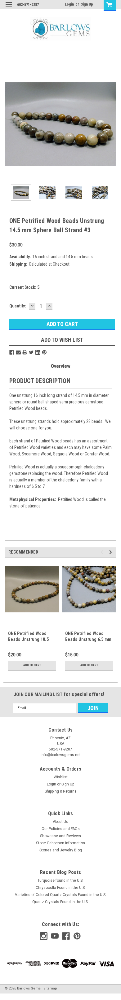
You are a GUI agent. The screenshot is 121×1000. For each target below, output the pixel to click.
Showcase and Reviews (60, 836)
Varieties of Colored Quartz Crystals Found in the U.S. (60, 895)
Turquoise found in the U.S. (60, 880)
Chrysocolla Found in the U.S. (61, 887)
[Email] (18, 352)
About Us (60, 822)
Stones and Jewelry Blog (60, 850)
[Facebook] (11, 352)
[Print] (24, 352)
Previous (9, 124)
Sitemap (50, 988)
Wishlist (61, 777)
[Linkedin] (37, 352)
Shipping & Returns (61, 791)
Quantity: (17, 305)
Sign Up (87, 4)
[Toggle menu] (8, 8)
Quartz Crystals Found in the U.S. (60, 902)
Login (69, 4)
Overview (60, 366)
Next (111, 124)
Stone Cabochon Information (60, 843)
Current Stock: (24, 287)
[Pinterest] (44, 352)
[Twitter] (31, 352)
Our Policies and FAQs (61, 829)
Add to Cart (32, 665)
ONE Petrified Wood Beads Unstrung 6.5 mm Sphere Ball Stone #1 (88, 639)
